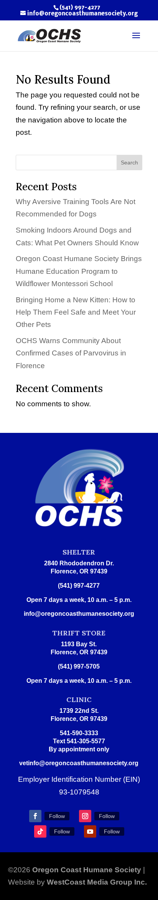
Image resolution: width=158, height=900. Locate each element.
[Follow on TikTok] (40, 831)
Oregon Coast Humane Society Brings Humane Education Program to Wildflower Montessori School (79, 271)
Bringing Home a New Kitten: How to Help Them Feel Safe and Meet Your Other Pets (76, 312)
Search (129, 162)
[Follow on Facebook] (35, 816)
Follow (57, 816)
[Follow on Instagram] (85, 816)
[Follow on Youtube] (90, 831)
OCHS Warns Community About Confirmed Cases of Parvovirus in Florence (71, 353)
